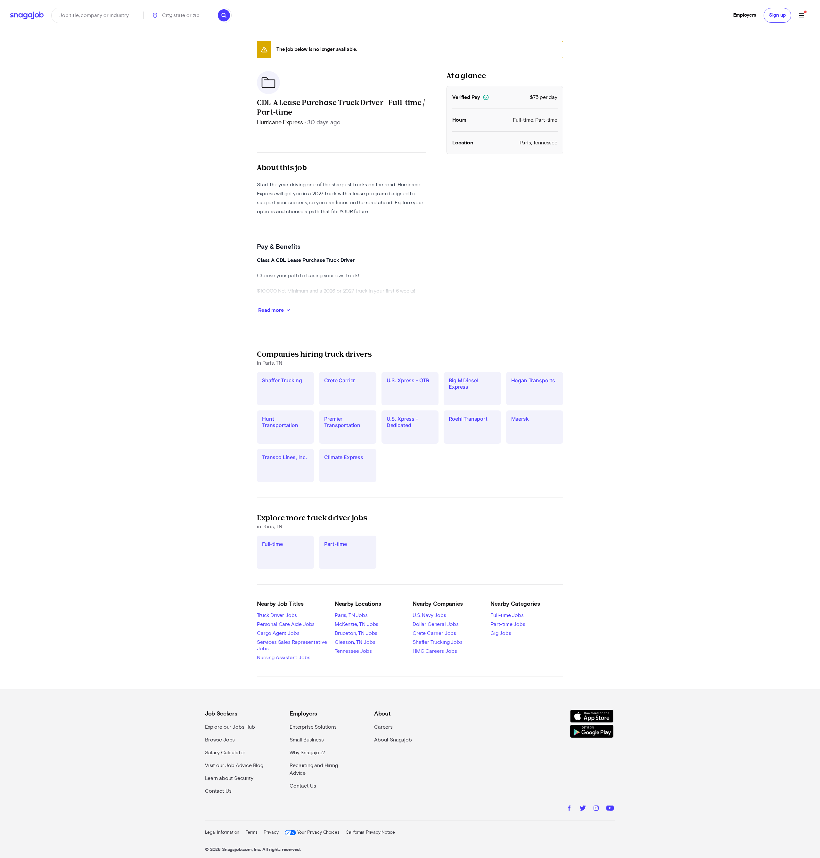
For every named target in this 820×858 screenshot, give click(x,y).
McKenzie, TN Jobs (356, 624)
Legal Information (222, 832)
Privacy (271, 832)
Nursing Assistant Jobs (283, 657)
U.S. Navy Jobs (429, 615)
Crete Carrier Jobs (434, 633)
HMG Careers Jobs (435, 651)
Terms (251, 832)
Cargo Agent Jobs (278, 633)
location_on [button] (155, 15)
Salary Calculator (225, 752)
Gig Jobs (500, 633)
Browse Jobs (220, 739)
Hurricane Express (280, 122)
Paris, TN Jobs (351, 615)
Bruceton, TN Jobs (356, 633)
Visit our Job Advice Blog (234, 765)
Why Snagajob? (307, 752)
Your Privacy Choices (318, 832)
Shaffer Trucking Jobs (438, 642)
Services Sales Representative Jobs (292, 645)
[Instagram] (596, 809)
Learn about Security (229, 778)
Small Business (307, 739)
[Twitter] (582, 809)
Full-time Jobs (507, 615)
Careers (383, 727)
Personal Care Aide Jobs (286, 624)
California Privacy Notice (370, 832)
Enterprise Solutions (313, 727)
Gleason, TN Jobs (355, 642)
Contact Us (218, 791)
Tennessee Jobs (353, 651)
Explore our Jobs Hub (230, 727)
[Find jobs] (224, 15)
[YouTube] (610, 809)
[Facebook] (569, 809)
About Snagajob (393, 739)
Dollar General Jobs (436, 624)
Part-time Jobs (507, 624)
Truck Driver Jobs (277, 615)
